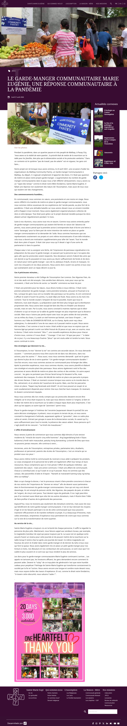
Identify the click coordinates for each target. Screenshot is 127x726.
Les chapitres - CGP (92, 700)
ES (125, 4)
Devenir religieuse (53, 700)
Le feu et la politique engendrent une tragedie (109, 126)
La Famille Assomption (74, 698)
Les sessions (90, 698)
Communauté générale (93, 693)
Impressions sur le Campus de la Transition (110, 141)
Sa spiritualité (32, 695)
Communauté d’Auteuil (93, 695)
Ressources (108, 705)
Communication (110, 703)
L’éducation (108, 693)
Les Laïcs (70, 695)
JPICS (107, 695)
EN (120, 4)
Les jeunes (108, 698)
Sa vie (30, 693)
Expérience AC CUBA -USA (110, 162)
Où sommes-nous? (54, 698)
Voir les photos (20, 147)
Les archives (32, 698)
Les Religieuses (71, 693)
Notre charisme (52, 693)
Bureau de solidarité (111, 700)
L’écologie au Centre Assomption (109, 112)
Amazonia (108, 153)
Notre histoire (52, 695)
